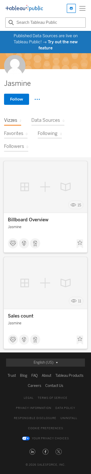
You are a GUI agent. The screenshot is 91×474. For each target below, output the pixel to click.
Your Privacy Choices (50, 438)
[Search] (10, 22)
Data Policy (65, 408)
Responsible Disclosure (35, 418)
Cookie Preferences (45, 428)
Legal (29, 398)
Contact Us (54, 386)
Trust (12, 375)
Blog (23, 375)
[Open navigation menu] (82, 8)
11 (79, 301)
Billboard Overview (28, 220)
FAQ (34, 375)
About (46, 375)
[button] (32, 452)
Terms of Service (52, 398)
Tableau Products (69, 375)
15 (79, 205)
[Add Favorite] (80, 243)
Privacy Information (33, 408)
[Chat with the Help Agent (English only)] (71, 8)
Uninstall (68, 418)
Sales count (20, 316)
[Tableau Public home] (24, 8)
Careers (34, 386)
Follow (16, 99)
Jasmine (14, 227)
